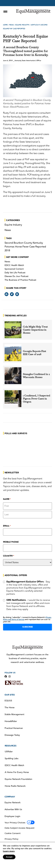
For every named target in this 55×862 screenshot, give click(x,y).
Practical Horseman (14, 728)
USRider (9, 751)
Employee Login (12, 816)
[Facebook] (6, 676)
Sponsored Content (14, 269)
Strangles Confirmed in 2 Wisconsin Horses (36, 376)
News (11, 25)
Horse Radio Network (15, 786)
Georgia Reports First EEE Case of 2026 (34, 353)
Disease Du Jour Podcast (16, 276)
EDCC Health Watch (14, 265)
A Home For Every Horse (17, 772)
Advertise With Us (13, 809)
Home (5, 25)
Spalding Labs (11, 758)
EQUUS (8, 700)
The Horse (10, 707)
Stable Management (14, 714)
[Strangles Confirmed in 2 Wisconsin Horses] (13, 375)
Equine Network (12, 802)
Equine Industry (22, 25)
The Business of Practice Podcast (20, 280)
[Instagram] (9, 676)
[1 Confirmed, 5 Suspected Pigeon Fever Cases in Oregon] (13, 398)
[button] (6, 294)
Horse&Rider (11, 721)
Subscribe (27, 626)
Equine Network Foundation (18, 779)
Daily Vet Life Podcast (15, 272)
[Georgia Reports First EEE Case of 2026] (13, 352)
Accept (9, 857)
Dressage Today (12, 735)
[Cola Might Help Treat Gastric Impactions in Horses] (13, 329)
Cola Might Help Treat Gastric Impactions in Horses (35, 329)
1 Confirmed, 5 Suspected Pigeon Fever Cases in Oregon (36, 398)
